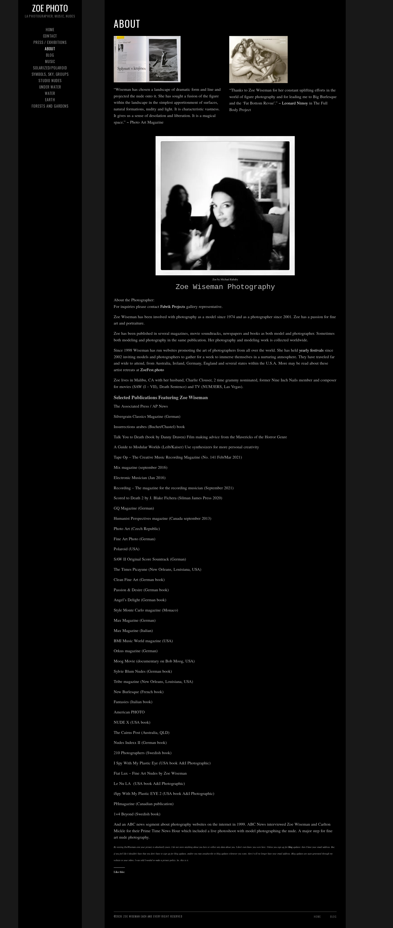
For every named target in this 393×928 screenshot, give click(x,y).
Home (50, 29)
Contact (50, 36)
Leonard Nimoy (295, 103)
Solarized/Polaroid (50, 68)
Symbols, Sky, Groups (50, 74)
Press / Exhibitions (49, 42)
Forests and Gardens (50, 106)
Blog (50, 55)
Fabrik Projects (172, 306)
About (50, 48)
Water (50, 93)
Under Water (50, 87)
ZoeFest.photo (151, 369)
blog (290, 847)
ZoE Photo (50, 7)
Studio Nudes (50, 80)
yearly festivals (311, 350)
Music (50, 61)
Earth (50, 99)
